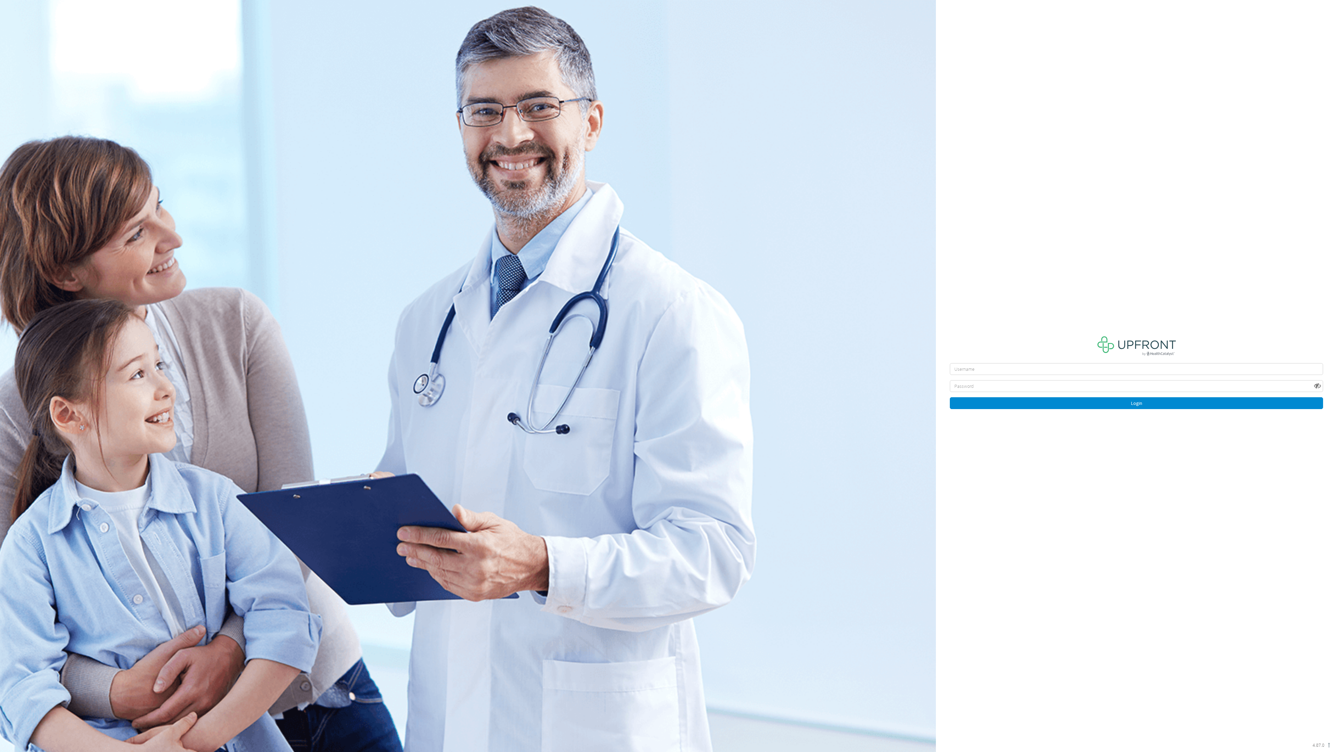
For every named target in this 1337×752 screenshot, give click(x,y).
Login (1136, 403)
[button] (1318, 385)
